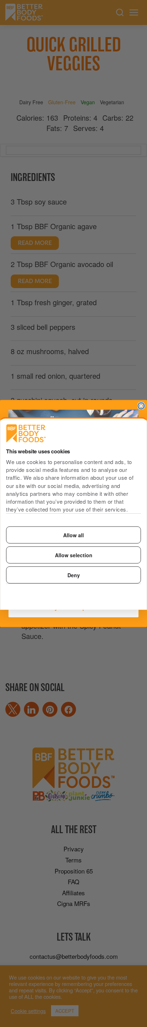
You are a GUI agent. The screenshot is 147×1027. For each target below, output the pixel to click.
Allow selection (73, 554)
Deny (73, 574)
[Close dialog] (141, 406)
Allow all (73, 534)
